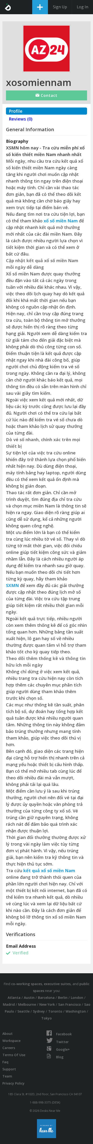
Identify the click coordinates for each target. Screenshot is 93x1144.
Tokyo (46, 1018)
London (77, 997)
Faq (5, 1062)
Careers (8, 1047)
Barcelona (46, 997)
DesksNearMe (8, 7)
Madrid (9, 1004)
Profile (15, 111)
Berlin (62, 997)
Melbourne (27, 1004)
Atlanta (14, 997)
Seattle (23, 1011)
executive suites (57, 984)
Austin (29, 997)
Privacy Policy (13, 1083)
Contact (48, 95)
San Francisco (69, 1004)
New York (47, 1004)
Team (7, 1076)
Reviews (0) (20, 119)
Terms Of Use (13, 1055)
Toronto (55, 1011)
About (7, 1033)
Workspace (11, 1040)
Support (9, 1069)
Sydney (39, 1011)
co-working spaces (26, 984)
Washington (76, 1011)
